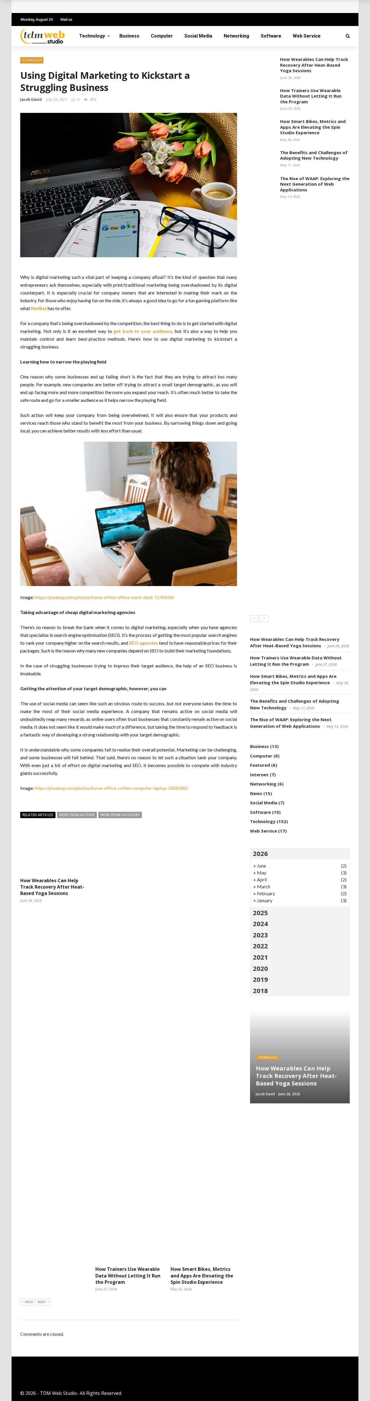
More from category (120, 814)
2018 (260, 990)
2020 (260, 968)
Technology (92, 36)
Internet (259, 774)
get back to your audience (143, 331)
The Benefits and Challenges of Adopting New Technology (313, 155)
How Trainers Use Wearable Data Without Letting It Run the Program (127, 1275)
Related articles (38, 814)
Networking (236, 36)
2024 (260, 923)
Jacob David (31, 99)
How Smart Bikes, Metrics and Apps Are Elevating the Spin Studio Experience (202, 1275)
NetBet (39, 308)
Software (271, 36)
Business (129, 36)
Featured (260, 765)
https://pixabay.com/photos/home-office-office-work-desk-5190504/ (105, 597)
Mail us (66, 19)
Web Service (307, 36)
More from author (77, 814)
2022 (260, 945)
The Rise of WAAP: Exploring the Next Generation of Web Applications (314, 184)
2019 (260, 979)
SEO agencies (143, 643)
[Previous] (254, 618)
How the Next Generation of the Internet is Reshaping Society (97, 6)
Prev (29, 1302)
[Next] (264, 618)
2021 (260, 957)
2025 (260, 912)
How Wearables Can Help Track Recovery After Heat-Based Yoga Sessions (52, 887)
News (256, 793)
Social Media (198, 36)
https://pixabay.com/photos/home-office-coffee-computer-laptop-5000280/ (111, 788)
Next (42, 1302)
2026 (260, 853)
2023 (260, 934)
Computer (162, 36)
